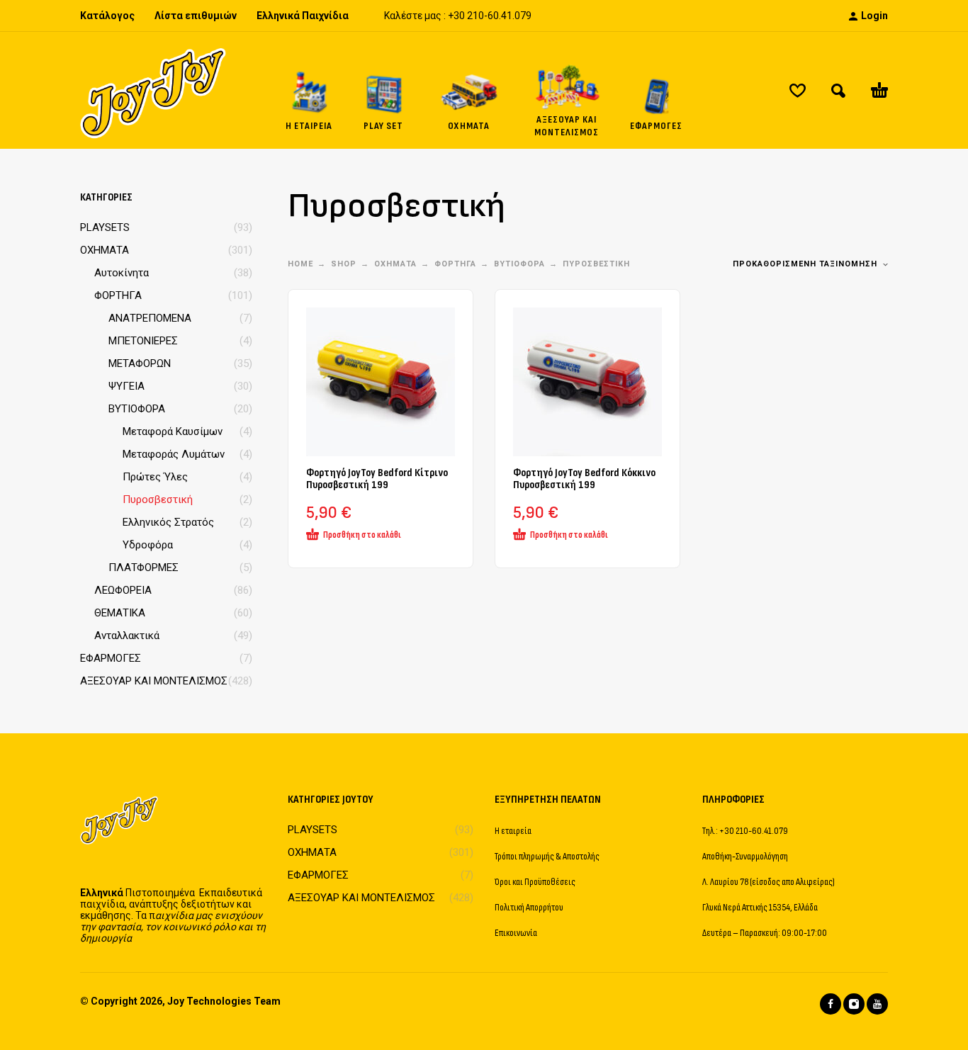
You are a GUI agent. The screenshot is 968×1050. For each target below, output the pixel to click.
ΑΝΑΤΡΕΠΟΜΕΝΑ (149, 318)
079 (522, 15)
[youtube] (877, 1004)
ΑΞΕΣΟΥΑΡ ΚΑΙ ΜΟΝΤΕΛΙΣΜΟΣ (153, 680)
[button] (838, 91)
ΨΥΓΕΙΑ (126, 386)
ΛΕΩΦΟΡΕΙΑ (123, 590)
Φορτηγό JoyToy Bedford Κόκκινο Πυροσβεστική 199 (584, 479)
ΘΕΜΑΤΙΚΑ (119, 612)
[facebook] (830, 1004)
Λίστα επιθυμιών (195, 15)
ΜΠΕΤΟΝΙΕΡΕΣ (143, 340)
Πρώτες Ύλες (155, 476)
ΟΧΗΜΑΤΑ (104, 250)
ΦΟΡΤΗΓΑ (118, 295)
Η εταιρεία (513, 831)
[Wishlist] (797, 91)
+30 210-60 (473, 15)
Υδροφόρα (148, 544)
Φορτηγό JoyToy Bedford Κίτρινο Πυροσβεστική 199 (377, 479)
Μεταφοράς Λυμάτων (174, 454)
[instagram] (854, 1004)
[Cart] (879, 90)
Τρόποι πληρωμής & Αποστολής (547, 856)
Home (300, 264)
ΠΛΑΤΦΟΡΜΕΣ (143, 567)
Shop (343, 264)
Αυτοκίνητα (121, 272)
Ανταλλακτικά (126, 635)
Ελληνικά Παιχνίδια (303, 15)
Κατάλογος (107, 15)
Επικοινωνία (516, 933)
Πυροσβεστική (158, 499)
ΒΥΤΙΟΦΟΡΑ (136, 408)
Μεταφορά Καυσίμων (173, 431)
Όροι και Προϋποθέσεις (535, 882)
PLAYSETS (105, 227)
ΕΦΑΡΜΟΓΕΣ (110, 658)
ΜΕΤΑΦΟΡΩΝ (139, 363)
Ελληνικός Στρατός (168, 522)
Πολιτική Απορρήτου (529, 907)
